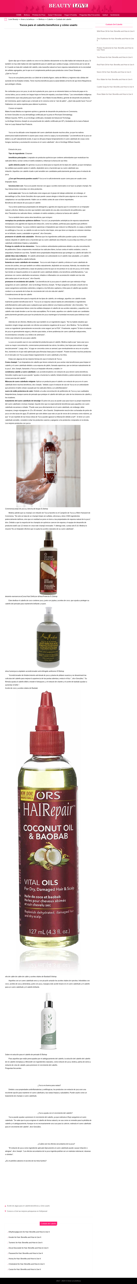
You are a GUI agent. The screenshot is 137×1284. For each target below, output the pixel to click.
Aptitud (105, 15)
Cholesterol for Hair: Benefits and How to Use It (26, 1264)
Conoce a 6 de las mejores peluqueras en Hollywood (27, 1211)
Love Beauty (13, 19)
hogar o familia (70, 15)
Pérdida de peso (38, 15)
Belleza (27, 15)
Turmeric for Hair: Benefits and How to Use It (25, 1243)
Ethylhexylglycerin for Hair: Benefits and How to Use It (29, 1232)
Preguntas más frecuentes (89, 15)
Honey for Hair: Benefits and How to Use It (25, 1259)
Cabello (50, 19)
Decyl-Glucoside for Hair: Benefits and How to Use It (28, 1248)
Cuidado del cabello (63, 19)
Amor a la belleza (27, 19)
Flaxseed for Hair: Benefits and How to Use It (26, 1253)
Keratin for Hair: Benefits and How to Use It (25, 1237)
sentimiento (114, 15)
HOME (18, 15)
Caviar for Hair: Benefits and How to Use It (25, 1269)
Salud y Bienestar (55, 15)
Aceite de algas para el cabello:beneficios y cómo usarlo (28, 1206)
